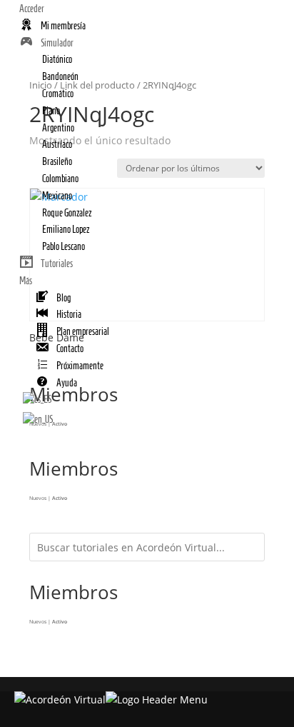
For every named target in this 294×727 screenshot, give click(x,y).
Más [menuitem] (25, 281)
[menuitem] (52, 26)
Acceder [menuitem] (31, 9)
